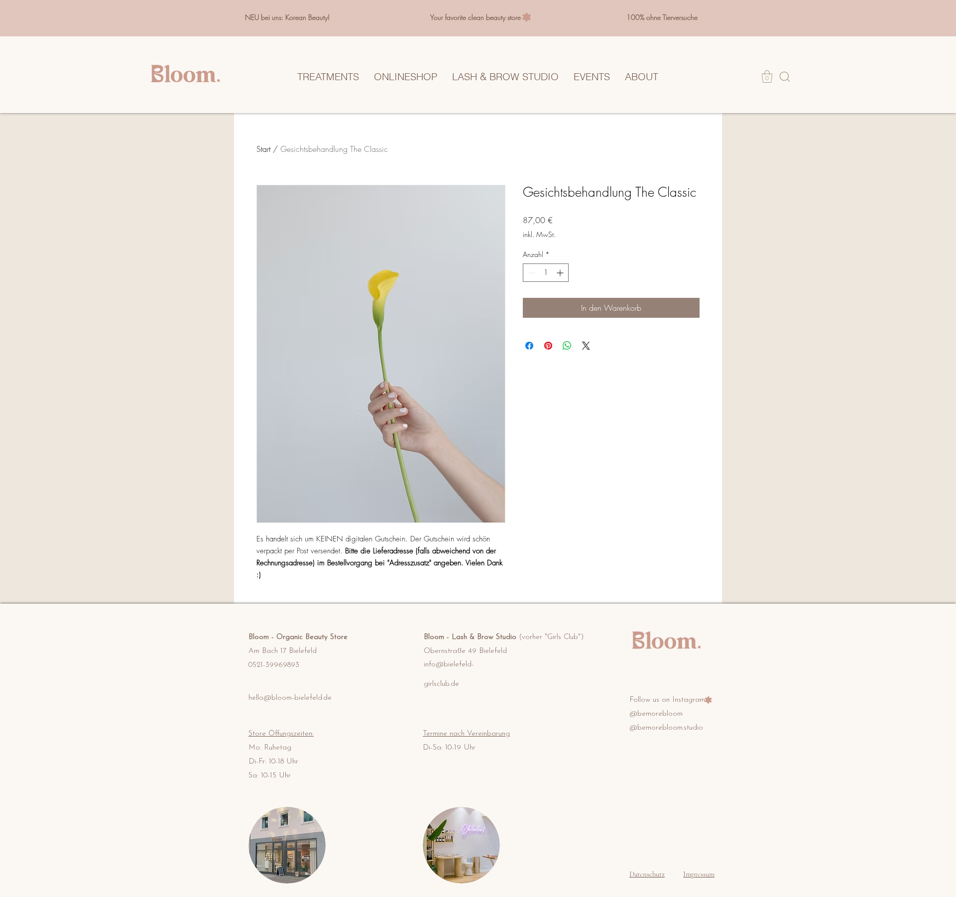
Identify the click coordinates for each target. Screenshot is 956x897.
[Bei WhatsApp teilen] (567, 346)
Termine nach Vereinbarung (466, 734)
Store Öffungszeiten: (281, 734)
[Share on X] (586, 346)
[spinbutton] (546, 272)
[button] (767, 76)
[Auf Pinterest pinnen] (548, 346)
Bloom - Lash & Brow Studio (504, 637)
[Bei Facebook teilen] (529, 346)
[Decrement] (530, 272)
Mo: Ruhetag (269, 748)
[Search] (784, 76)
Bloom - (262, 637)
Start (263, 148)
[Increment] (561, 272)
